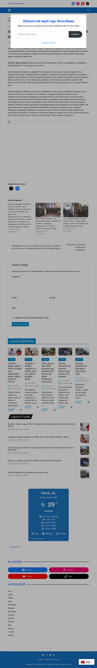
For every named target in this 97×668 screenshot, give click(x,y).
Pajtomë (75, 34)
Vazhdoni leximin (48, 43)
